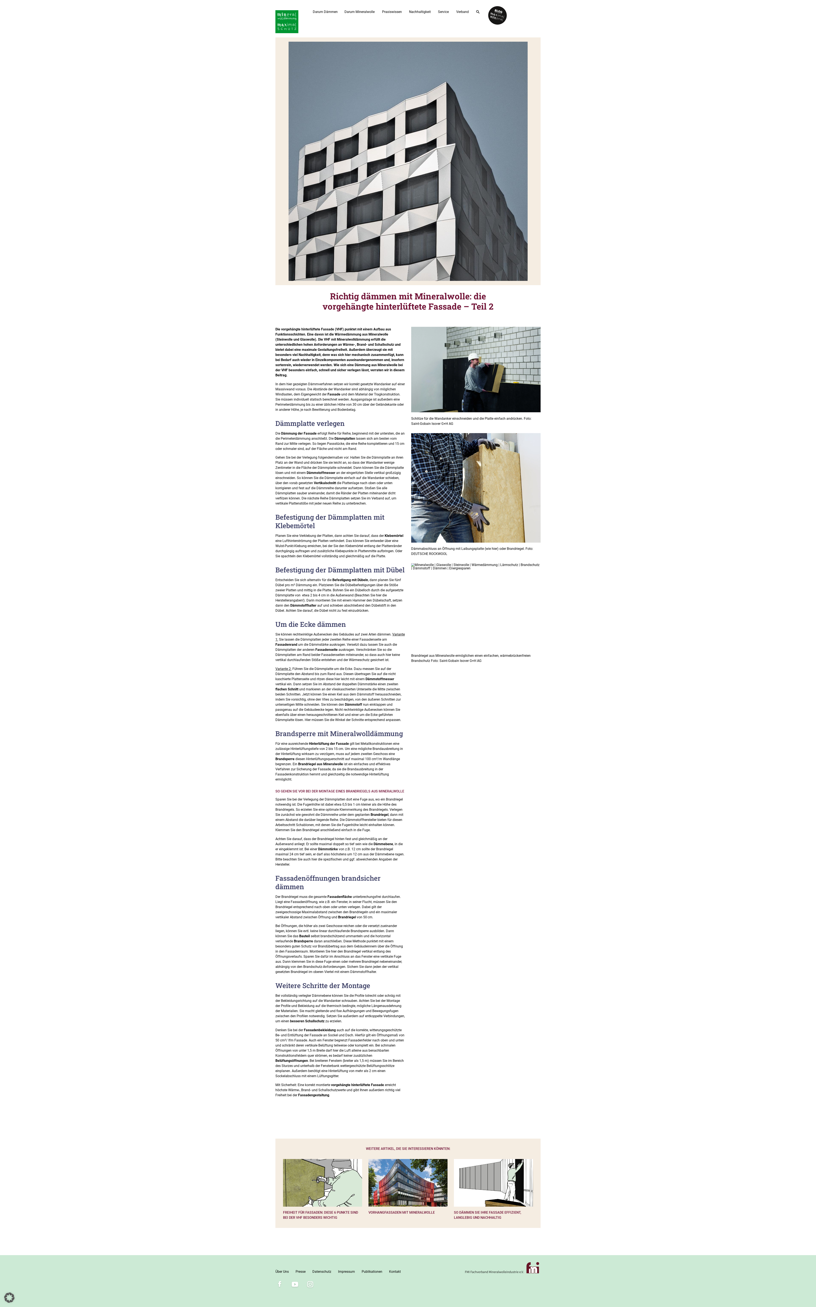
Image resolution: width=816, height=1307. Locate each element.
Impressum (346, 1272)
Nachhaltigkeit (420, 12)
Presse (301, 1272)
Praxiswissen (392, 12)
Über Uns (282, 1272)
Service (443, 12)
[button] (9, 1297)
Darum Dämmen (325, 12)
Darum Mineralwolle (359, 12)
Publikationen (372, 1272)
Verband (462, 12)
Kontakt (395, 1272)
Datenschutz (321, 1272)
